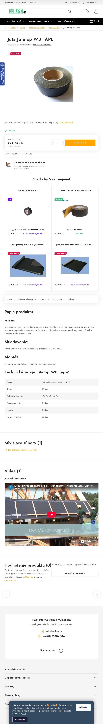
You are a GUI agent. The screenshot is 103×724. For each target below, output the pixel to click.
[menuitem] (16, 21)
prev (6, 594)
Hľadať (69, 11)
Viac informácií (66, 122)
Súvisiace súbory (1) (25, 299)
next (97, 594)
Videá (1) (43, 299)
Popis (10, 299)
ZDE (24, 713)
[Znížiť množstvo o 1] (52, 143)
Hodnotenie (57, 299)
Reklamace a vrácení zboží (15, 2)
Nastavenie (20, 719)
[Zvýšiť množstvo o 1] (63, 143)
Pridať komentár (75, 573)
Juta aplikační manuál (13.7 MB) (22, 449)
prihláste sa (28, 576)
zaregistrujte (10, 580)
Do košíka (80, 143)
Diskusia (71, 299)
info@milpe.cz (54, 631)
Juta (30, 154)
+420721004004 (88, 11)
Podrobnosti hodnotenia (42, 44)
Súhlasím (83, 707)
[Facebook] (61, 651)
